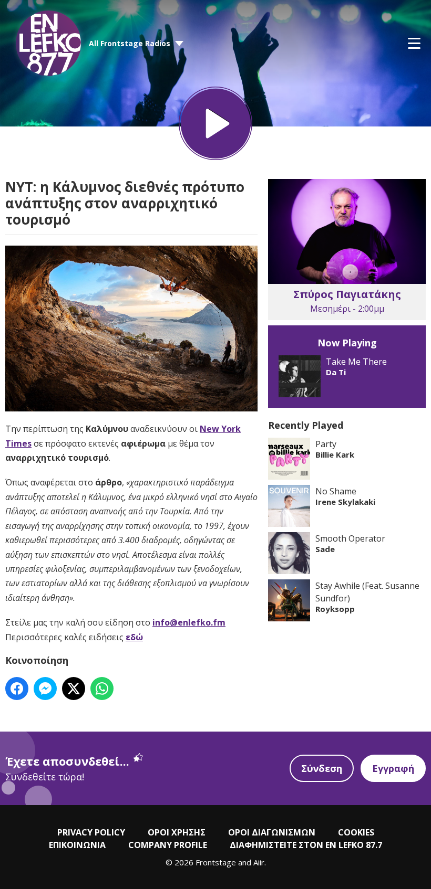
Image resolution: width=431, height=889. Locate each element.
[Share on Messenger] (45, 688)
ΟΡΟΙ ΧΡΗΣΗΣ (177, 832)
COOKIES (356, 832)
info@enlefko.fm (188, 622)
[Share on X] (73, 688)
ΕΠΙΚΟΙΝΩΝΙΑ (77, 845)
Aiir (258, 862)
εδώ (134, 637)
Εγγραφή (393, 768)
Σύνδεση (321, 768)
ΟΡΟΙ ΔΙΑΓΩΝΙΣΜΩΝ (271, 832)
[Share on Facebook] (16, 688)
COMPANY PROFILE (167, 845)
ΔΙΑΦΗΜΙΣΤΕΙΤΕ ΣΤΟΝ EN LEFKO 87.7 (306, 845)
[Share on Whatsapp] (102, 688)
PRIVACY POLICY (91, 832)
